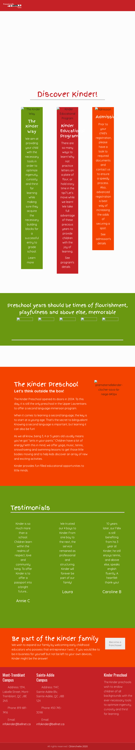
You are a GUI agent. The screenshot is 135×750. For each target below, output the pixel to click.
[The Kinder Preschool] (12, 5)
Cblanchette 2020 (78, 746)
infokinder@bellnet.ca (17, 724)
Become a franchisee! (115, 643)
